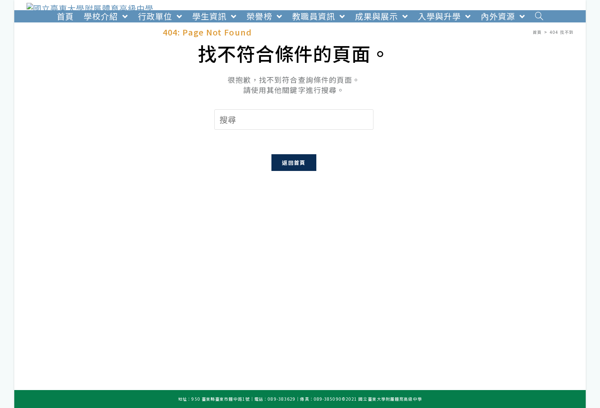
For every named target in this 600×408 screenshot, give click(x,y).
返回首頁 (293, 162)
